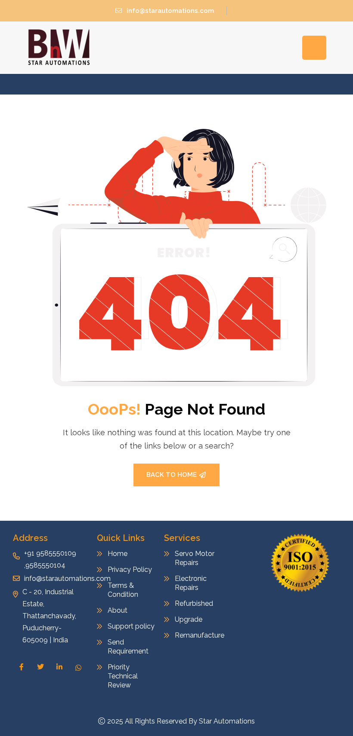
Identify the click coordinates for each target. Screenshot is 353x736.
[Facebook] (21, 666)
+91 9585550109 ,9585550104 (50, 559)
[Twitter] (40, 666)
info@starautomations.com (170, 11)
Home (117, 554)
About (117, 610)
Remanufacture (199, 635)
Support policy (131, 626)
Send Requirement (128, 646)
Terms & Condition (123, 590)
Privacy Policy (130, 569)
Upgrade (188, 619)
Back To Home (171, 475)
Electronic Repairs (191, 583)
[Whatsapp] (78, 667)
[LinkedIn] (59, 666)
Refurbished (194, 603)
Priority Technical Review (123, 676)
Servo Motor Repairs (194, 558)
